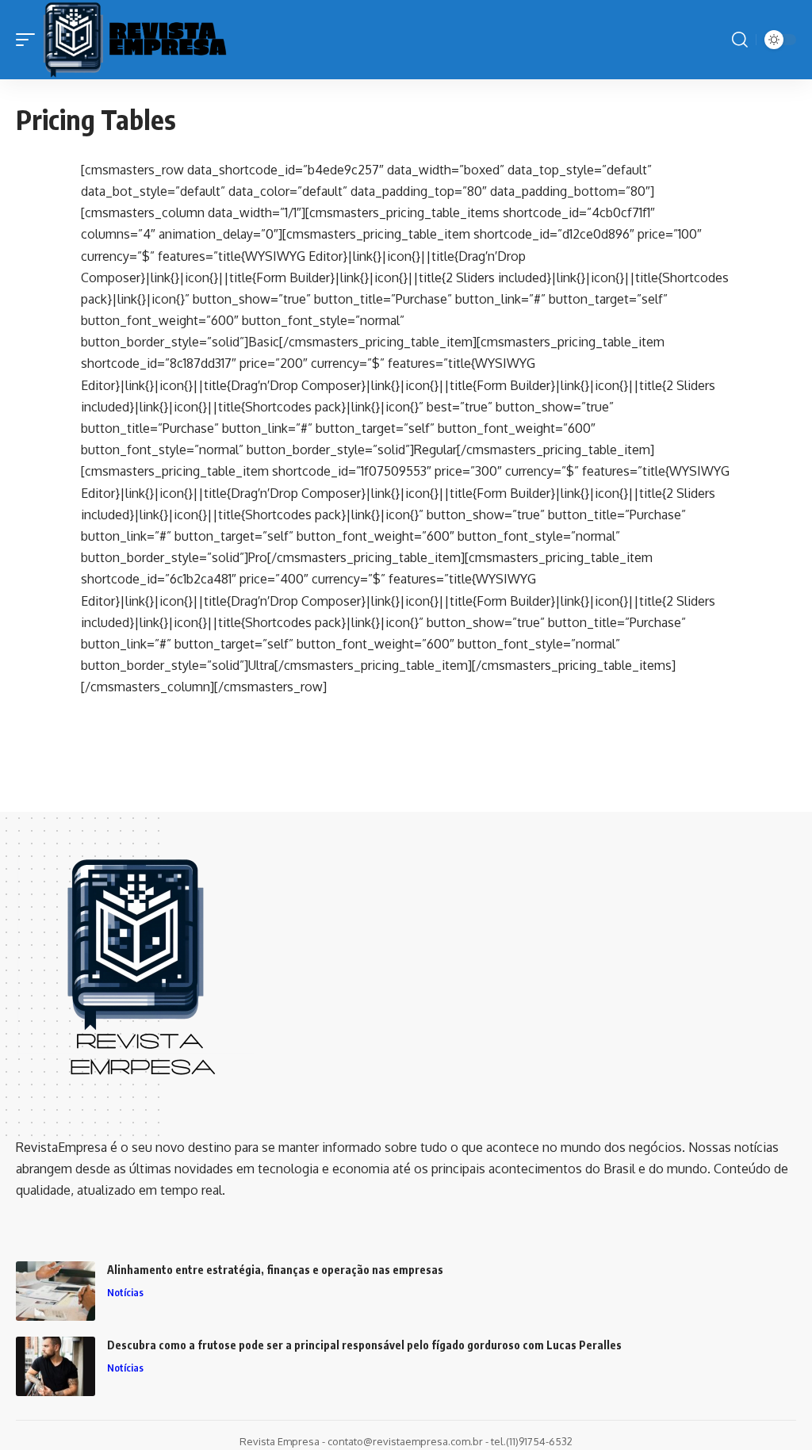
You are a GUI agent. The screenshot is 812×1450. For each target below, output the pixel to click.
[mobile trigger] (29, 39)
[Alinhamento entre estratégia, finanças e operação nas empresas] (55, 1291)
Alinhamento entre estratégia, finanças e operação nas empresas (275, 1269)
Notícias (125, 1292)
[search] (740, 39)
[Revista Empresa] (135, 39)
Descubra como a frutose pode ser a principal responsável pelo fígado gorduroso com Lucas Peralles (364, 1345)
